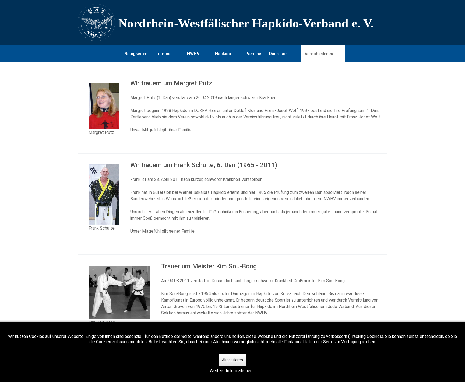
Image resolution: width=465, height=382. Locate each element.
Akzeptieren (232, 360)
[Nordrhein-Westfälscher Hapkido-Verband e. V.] (232, 22)
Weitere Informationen (231, 370)
